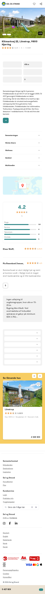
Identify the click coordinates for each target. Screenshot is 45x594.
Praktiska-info (8, 498)
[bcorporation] (5, 566)
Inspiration (7, 472)
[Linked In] (17, 523)
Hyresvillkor (7, 577)
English (5, 536)
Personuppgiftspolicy (11, 570)
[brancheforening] (11, 560)
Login (5, 495)
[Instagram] (5, 523)
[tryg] (35, 560)
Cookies (6, 574)
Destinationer (8, 468)
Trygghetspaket (9, 502)
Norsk (5, 543)
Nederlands (7, 540)
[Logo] (10, 4)
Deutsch (6, 533)
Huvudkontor (8, 482)
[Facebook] (11, 523)
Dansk (5, 547)
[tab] (13, 405)
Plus (4, 485)
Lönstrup (9, 409)
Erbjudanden (7, 465)
